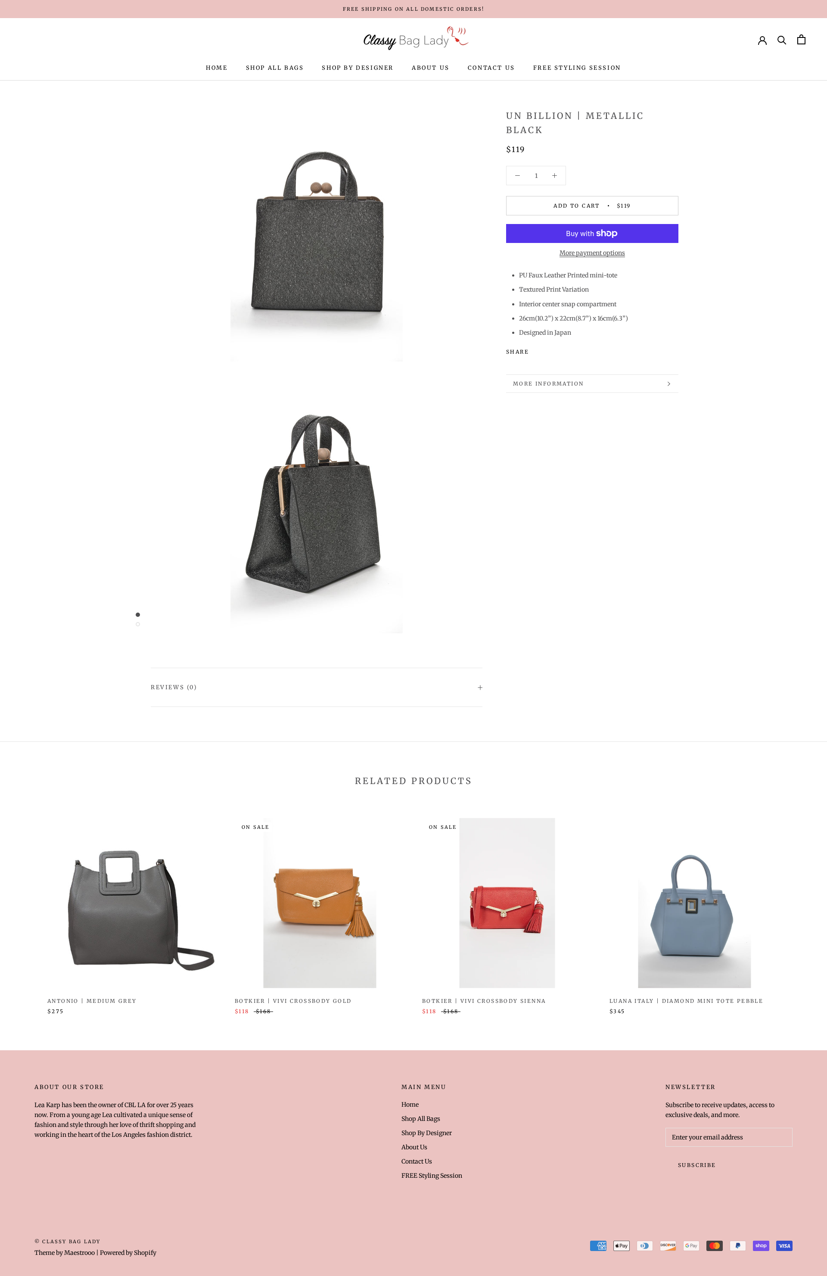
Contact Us (491, 68)
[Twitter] (548, 349)
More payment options (592, 253)
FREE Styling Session (577, 68)
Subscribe (697, 1165)
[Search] (782, 39)
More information (548, 383)
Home (216, 68)
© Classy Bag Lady (67, 1242)
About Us (431, 68)
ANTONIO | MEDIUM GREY (92, 1001)
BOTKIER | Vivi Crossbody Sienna (484, 1001)
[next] (800, 907)
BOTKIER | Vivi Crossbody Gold (293, 1001)
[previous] (27, 907)
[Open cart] (801, 39)
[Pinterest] (559, 349)
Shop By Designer (358, 68)
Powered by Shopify (128, 1253)
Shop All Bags (275, 68)
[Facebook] (537, 349)
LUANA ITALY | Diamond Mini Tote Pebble (686, 1001)
